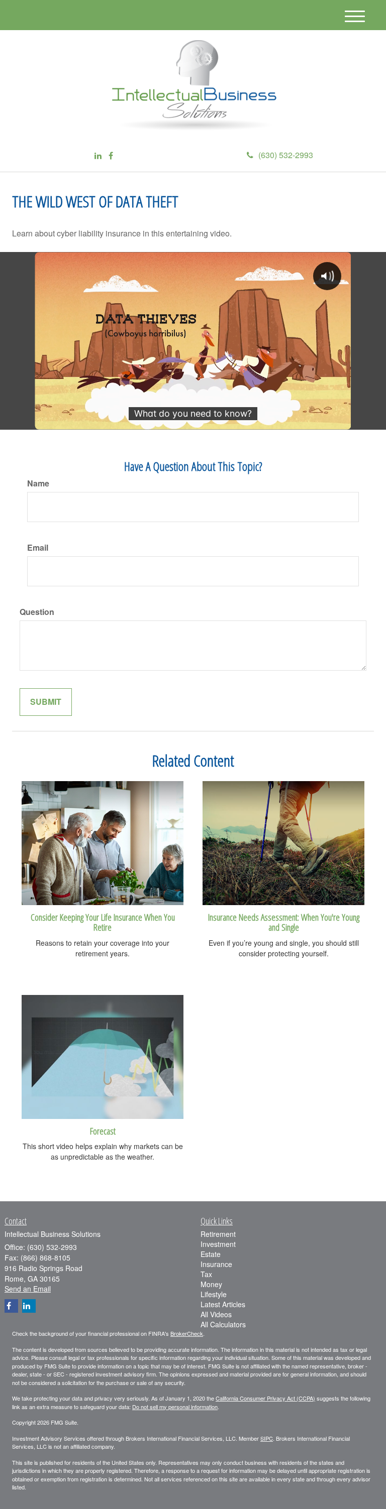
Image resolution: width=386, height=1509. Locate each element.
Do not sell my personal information (175, 1407)
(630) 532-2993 (285, 155)
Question (37, 611)
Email (37, 547)
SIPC (266, 1438)
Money (211, 1284)
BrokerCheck (186, 1333)
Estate (211, 1254)
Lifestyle (214, 1294)
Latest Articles (223, 1304)
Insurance (216, 1264)
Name (38, 483)
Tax (206, 1274)
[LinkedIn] (98, 156)
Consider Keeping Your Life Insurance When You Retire (103, 922)
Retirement (218, 1234)
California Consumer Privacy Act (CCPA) (265, 1398)
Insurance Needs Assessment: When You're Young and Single (283, 922)
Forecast (103, 1130)
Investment (218, 1244)
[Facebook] (111, 156)
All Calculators (223, 1324)
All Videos (216, 1314)
